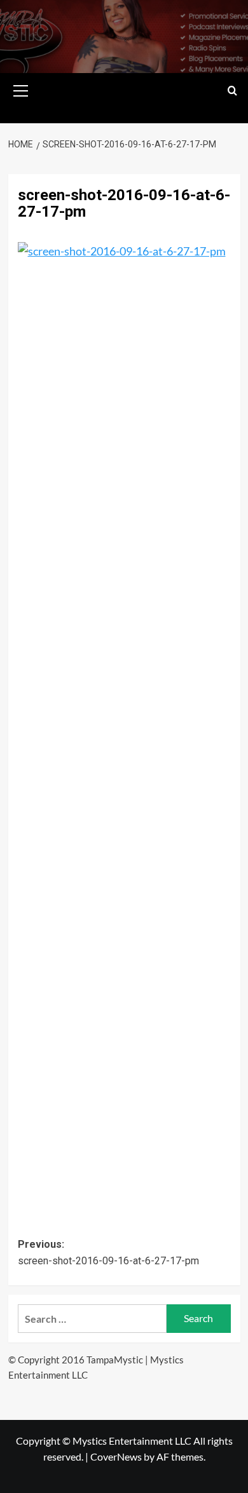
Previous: (108, 1252)
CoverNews (116, 1456)
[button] (21, 89)
